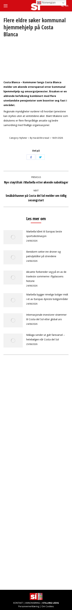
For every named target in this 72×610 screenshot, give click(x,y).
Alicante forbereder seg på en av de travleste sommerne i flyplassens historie (46, 276)
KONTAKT (18, 602)
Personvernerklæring (28, 606)
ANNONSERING (32, 602)
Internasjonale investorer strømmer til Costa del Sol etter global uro (46, 317)
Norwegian (48, 2)
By (39, 137)
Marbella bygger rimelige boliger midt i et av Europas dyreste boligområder (47, 297)
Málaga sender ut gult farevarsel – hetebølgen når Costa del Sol (45, 337)
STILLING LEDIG (50, 602)
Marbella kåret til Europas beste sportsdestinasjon (44, 234)
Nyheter (23, 137)
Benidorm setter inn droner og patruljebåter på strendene (43, 254)
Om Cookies (47, 606)
